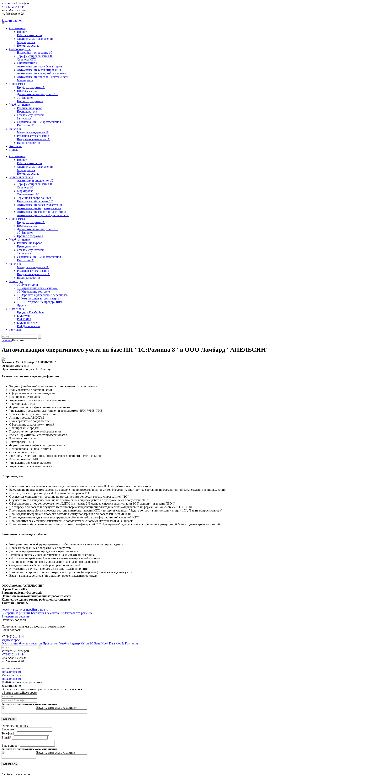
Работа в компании (29, 35)
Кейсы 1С (15, 128)
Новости (22, 31)
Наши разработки (28, 142)
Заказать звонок (12, 20)
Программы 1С (27, 90)
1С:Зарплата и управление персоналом (42, 295)
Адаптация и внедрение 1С (35, 180)
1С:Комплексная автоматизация (38, 298)
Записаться (24, 118)
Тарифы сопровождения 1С (35, 56)
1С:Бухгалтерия (27, 284)
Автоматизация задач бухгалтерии (39, 66)
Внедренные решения (16, 613)
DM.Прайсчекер (27, 322)
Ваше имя (9, 729)
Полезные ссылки (28, 45)
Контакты (15, 146)
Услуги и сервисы (30, 643)
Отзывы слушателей (30, 115)
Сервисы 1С (25, 187)
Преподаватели (27, 111)
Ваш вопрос (10, 745)
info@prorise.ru (11, 671)
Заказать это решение (78, 613)
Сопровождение (20, 49)
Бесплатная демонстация (47, 613)
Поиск (13, 149)
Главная (7, 340)
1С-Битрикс (25, 97)
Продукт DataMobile (30, 312)
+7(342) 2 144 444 (13, 6)
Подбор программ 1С (31, 87)
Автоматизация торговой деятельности (43, 76)
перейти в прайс (37, 609)
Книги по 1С (25, 125)
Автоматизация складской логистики (41, 73)
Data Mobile (117, 643)
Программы (17, 83)
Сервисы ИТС (26, 59)
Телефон (7, 733)
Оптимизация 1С (28, 63)
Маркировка (25, 80)
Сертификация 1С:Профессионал (39, 122)
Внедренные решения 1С (33, 139)
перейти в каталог (13, 609)
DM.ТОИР (24, 319)
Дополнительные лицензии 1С (37, 94)
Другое (21, 305)
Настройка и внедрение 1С (35, 52)
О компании (17, 28)
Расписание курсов (29, 108)
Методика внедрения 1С (33, 132)
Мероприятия (26, 42)
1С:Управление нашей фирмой (37, 288)
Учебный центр (19, 104)
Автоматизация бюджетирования (39, 70)
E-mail (6, 737)
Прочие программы (30, 101)
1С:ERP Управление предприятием (40, 302)
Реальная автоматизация (33, 135)
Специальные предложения (35, 38)
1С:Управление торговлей (34, 291)
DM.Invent (23, 315)
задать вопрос (11, 640)
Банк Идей (101, 643)
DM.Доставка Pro (28, 326)
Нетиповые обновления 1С (35, 201)
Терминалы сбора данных (34, 197)
